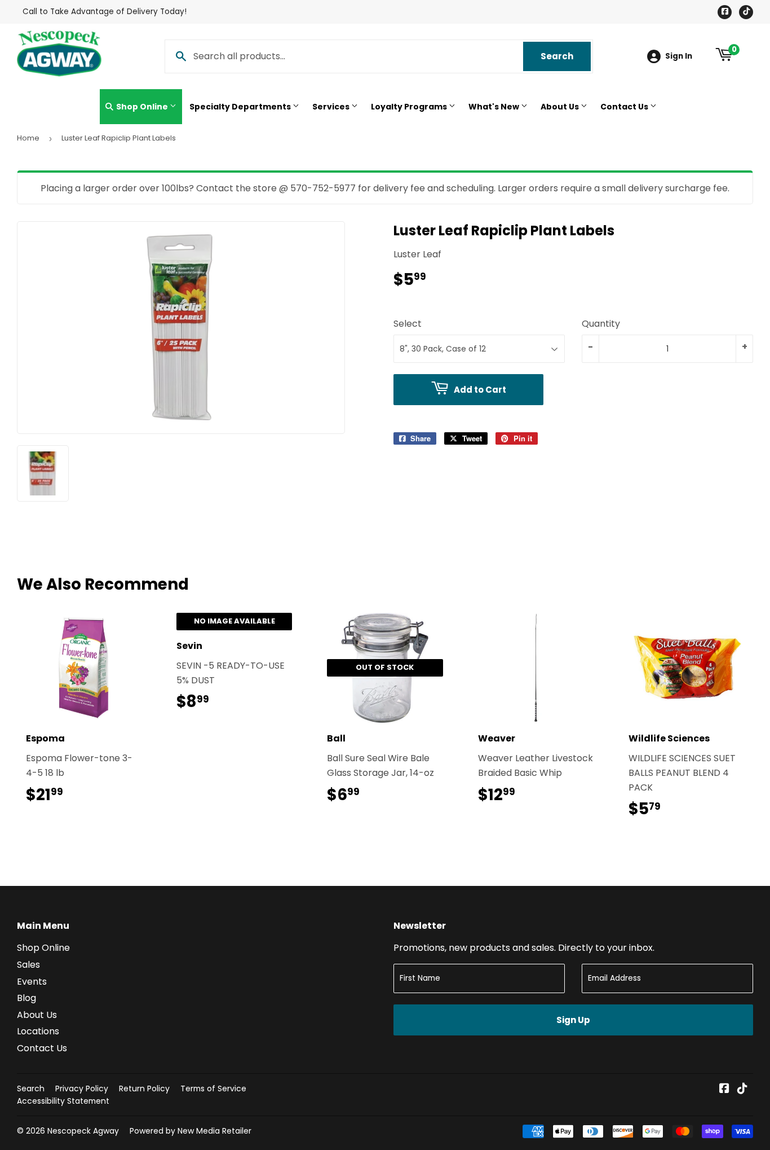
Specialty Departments (241, 106)
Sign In (678, 56)
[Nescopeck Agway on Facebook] (724, 1089)
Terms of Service (213, 1088)
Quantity (601, 323)
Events (32, 981)
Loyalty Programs (410, 106)
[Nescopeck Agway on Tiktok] (742, 1089)
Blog (26, 997)
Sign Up (573, 1020)
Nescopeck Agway (83, 1130)
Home (28, 138)
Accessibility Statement (63, 1101)
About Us (561, 106)
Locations (38, 1031)
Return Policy (144, 1088)
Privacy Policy (81, 1088)
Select (407, 323)
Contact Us (625, 106)
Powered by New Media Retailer (190, 1130)
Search (566, 56)
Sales (28, 964)
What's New (494, 106)
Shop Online (142, 106)
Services (331, 106)
